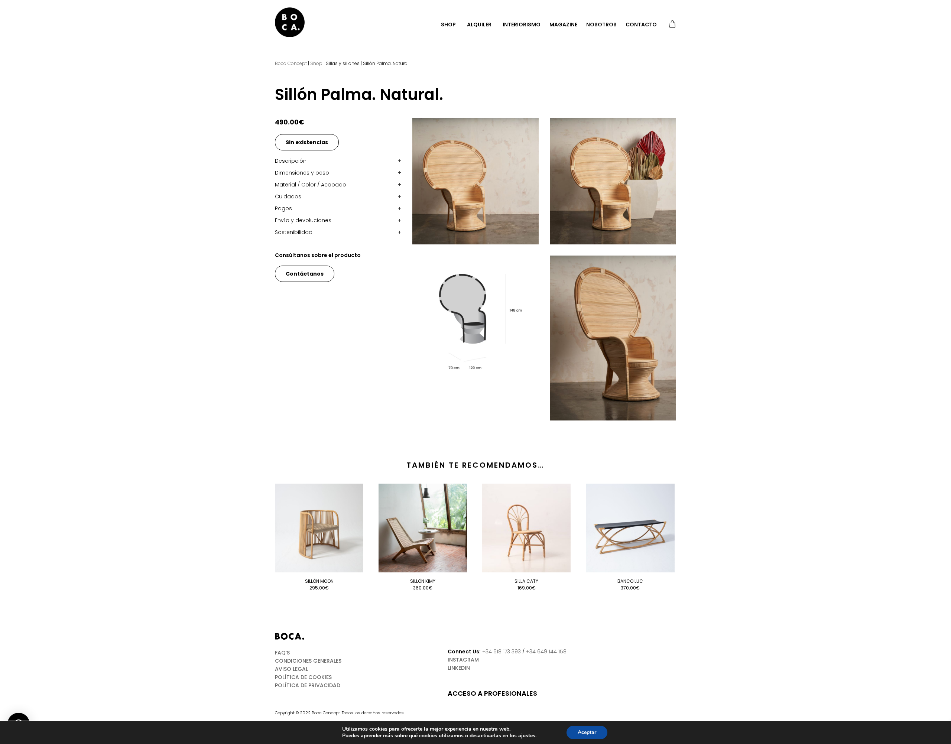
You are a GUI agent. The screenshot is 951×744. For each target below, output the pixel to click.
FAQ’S (282, 652)
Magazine (563, 24)
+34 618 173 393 (501, 651)
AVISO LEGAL (291, 669)
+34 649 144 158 (546, 651)
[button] (338, 161)
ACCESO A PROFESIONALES (492, 693)
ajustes (526, 735)
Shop (448, 24)
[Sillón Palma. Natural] (475, 181)
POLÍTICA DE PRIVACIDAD (307, 685)
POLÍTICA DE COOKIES (303, 677)
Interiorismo (522, 24)
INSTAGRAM (463, 659)
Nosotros (601, 24)
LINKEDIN (459, 668)
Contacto (641, 24)
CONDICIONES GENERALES (308, 661)
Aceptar (587, 732)
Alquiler (479, 24)
